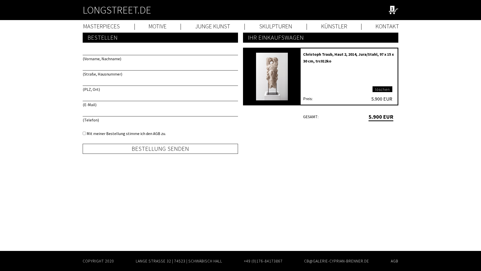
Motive (158, 26)
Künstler (334, 26)
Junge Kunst (212, 26)
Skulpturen (275, 26)
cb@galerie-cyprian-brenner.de (336, 260)
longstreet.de (117, 10)
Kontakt (387, 26)
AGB (156, 133)
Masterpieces (101, 26)
